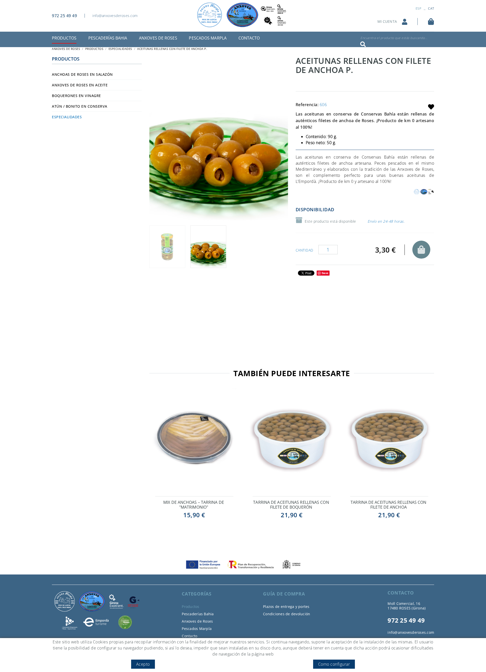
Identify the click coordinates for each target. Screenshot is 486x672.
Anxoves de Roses (197, 621)
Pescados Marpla (197, 628)
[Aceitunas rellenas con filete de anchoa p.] (218, 138)
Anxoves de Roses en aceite (80, 85)
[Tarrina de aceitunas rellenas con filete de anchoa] (389, 441)
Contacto (189, 635)
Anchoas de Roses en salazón (82, 74)
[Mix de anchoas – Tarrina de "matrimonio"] (194, 441)
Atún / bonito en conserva (79, 106)
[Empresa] (243, 15)
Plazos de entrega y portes (286, 606)
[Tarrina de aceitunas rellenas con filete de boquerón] (292, 441)
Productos (94, 49)
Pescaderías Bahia (198, 613)
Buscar (361, 44)
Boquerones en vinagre (76, 95)
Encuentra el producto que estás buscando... (394, 38)
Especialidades (120, 49)
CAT (431, 8)
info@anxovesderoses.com (115, 15)
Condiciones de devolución (286, 613)
